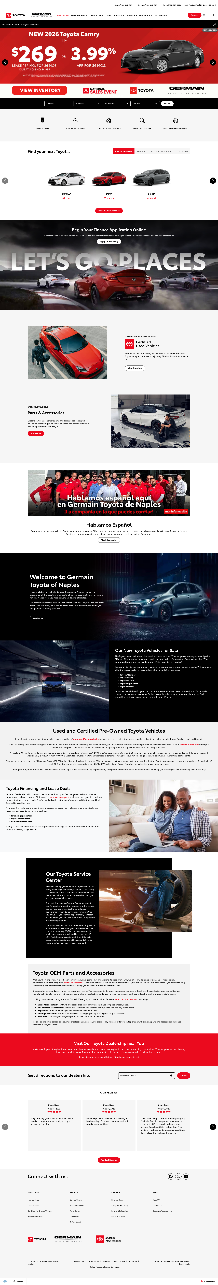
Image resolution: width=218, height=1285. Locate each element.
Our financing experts (58, 797)
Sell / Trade (105, 15)
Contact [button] (194, 14)
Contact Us (157, 1205)
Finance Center (117, 1200)
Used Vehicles (33, 1205)
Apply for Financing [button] (109, 241)
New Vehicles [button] (78, 16)
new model (120, 661)
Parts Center (75, 1211)
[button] (213, 15)
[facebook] (171, 1176)
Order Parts (74, 1216)
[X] (178, 1176)
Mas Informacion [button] (109, 539)
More (162, 16)
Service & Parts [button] (147, 16)
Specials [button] (118, 16)
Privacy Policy (80, 1261)
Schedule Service (77, 1205)
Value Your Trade (118, 1216)
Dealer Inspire (184, 1264)
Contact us (120, 1056)
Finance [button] (130, 16)
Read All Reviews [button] (109, 1159)
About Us (156, 1200)
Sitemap (106, 1261)
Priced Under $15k (35, 1216)
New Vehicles (33, 1200)
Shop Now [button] (36, 433)
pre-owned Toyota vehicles (86, 738)
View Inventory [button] (135, 367)
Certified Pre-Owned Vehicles (40, 1211)
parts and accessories (74, 982)
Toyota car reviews (135, 694)
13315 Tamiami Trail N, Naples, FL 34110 (200, 5)
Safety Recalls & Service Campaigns (105, 1266)
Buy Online (63, 15)
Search (167, 103)
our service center (75, 892)
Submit (183, 1075)
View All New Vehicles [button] (109, 210)
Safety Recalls (75, 1222)
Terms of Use (119, 1261)
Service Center (76, 1200)
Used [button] (92, 16)
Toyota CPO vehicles (189, 744)
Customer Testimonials (162, 1211)
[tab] (123, 151)
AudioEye (133, 1261)
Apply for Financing (119, 1205)
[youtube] (186, 1176)
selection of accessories (126, 999)
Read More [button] (38, 618)
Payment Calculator (119, 1211)
